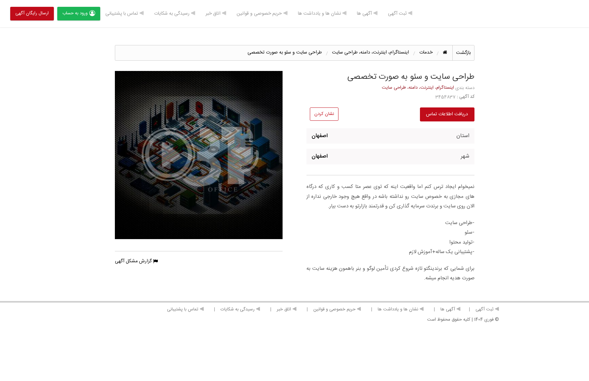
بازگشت (463, 53)
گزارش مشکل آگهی (134, 261)
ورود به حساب (75, 13)
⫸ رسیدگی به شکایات (174, 14)
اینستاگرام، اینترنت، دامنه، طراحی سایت (418, 87)
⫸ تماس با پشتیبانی (124, 14)
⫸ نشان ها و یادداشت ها (322, 14)
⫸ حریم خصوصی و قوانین (262, 14)
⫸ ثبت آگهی (400, 14)
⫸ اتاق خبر (216, 14)
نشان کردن (324, 114)
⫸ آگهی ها (367, 14)
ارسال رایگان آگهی (32, 13)
